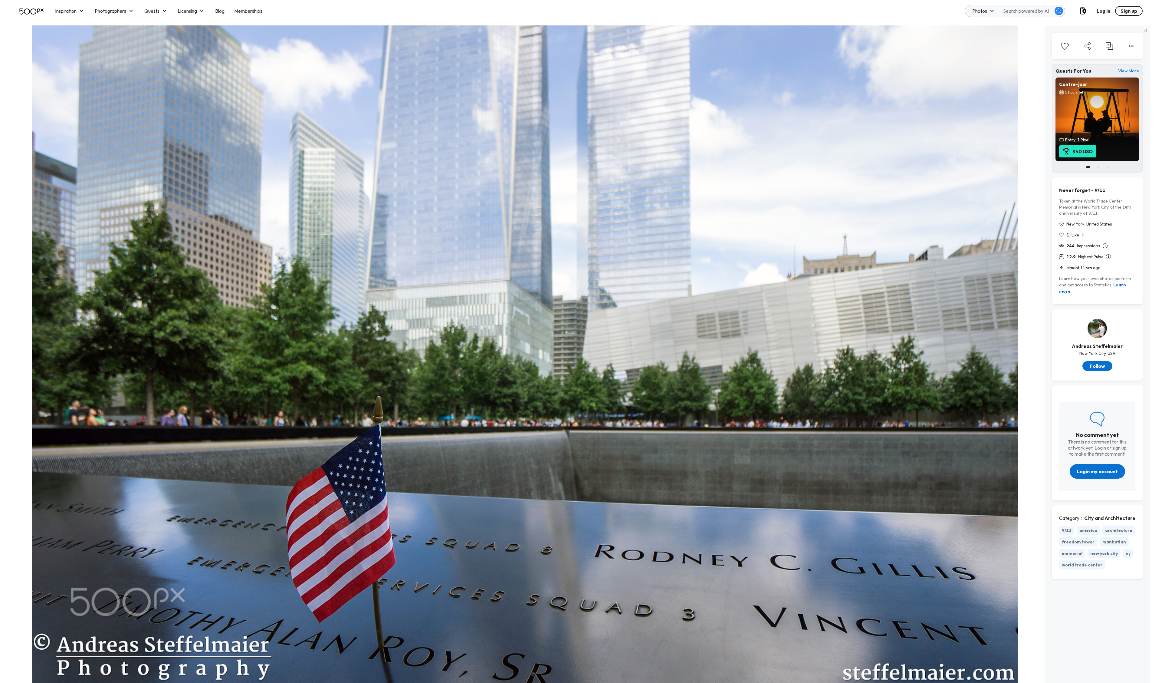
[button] (1059, 11)
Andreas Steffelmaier (1097, 346)
